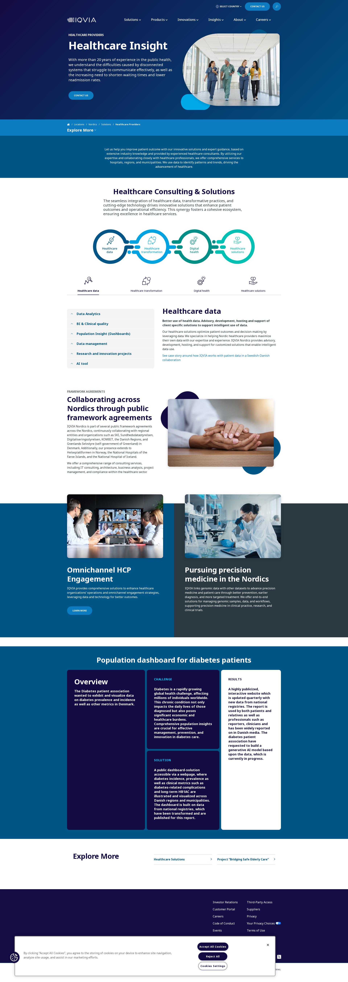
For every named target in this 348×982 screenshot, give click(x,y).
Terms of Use (256, 930)
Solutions (106, 124)
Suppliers (253, 909)
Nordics (93, 124)
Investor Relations (225, 902)
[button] (14, 957)
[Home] (70, 124)
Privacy (252, 916)
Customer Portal (224, 909)
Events (217, 930)
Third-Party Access (259, 902)
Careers (218, 916)
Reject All (213, 956)
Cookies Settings (212, 966)
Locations (79, 124)
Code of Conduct (224, 923)
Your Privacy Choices (261, 923)
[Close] (268, 945)
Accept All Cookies (212, 946)
